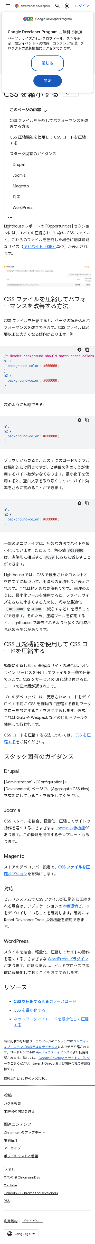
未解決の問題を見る (19, 1111)
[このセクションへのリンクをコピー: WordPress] (33, 942)
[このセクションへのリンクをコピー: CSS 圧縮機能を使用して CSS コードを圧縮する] (50, 652)
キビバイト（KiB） (39, 246)
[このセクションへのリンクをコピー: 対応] (18, 889)
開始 (48, 80)
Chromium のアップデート (24, 1132)
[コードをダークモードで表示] (79, 350)
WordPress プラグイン (68, 959)
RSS (7, 1201)
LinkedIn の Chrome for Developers (31, 1193)
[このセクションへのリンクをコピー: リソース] (32, 988)
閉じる (47, 63)
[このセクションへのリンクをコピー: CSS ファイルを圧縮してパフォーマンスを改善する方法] (73, 307)
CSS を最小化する (29, 1010)
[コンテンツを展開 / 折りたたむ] (45, 111)
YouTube (10, 1185)
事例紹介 (11, 1140)
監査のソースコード (45, 1001)
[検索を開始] (57, 6)
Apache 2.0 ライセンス (52, 1052)
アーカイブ (12, 1148)
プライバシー (32, 1221)
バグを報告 (12, 1103)
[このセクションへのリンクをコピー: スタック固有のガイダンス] (79, 757)
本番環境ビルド (76, 906)
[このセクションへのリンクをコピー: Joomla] (25, 811)
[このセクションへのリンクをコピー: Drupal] (23, 772)
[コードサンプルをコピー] (87, 350)
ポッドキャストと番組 (21, 1156)
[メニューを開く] (8, 6)
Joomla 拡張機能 (70, 828)
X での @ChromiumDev (22, 1177)
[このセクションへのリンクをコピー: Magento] (29, 857)
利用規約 (11, 1221)
